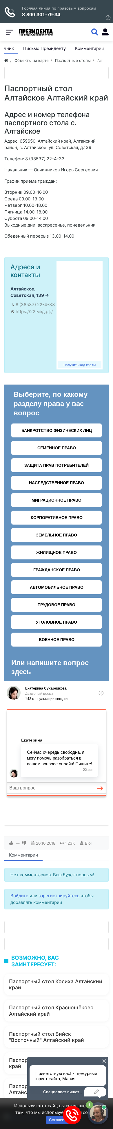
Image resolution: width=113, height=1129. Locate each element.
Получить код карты (79, 365)
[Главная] (6, 60)
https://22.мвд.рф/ (34, 311)
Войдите (19, 895)
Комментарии (23, 855)
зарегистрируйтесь (59, 895)
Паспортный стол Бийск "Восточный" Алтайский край (46, 1037)
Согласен (58, 1119)
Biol (88, 843)
